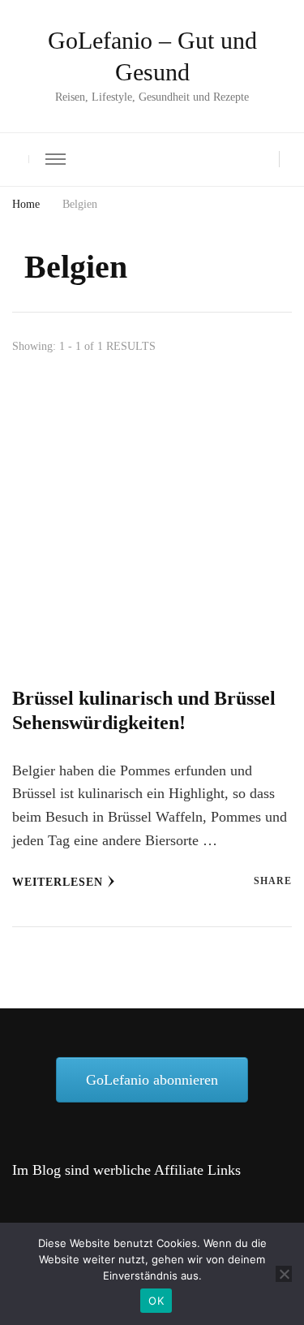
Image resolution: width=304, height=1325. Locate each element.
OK (156, 1300)
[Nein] (284, 1274)
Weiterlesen (57, 882)
